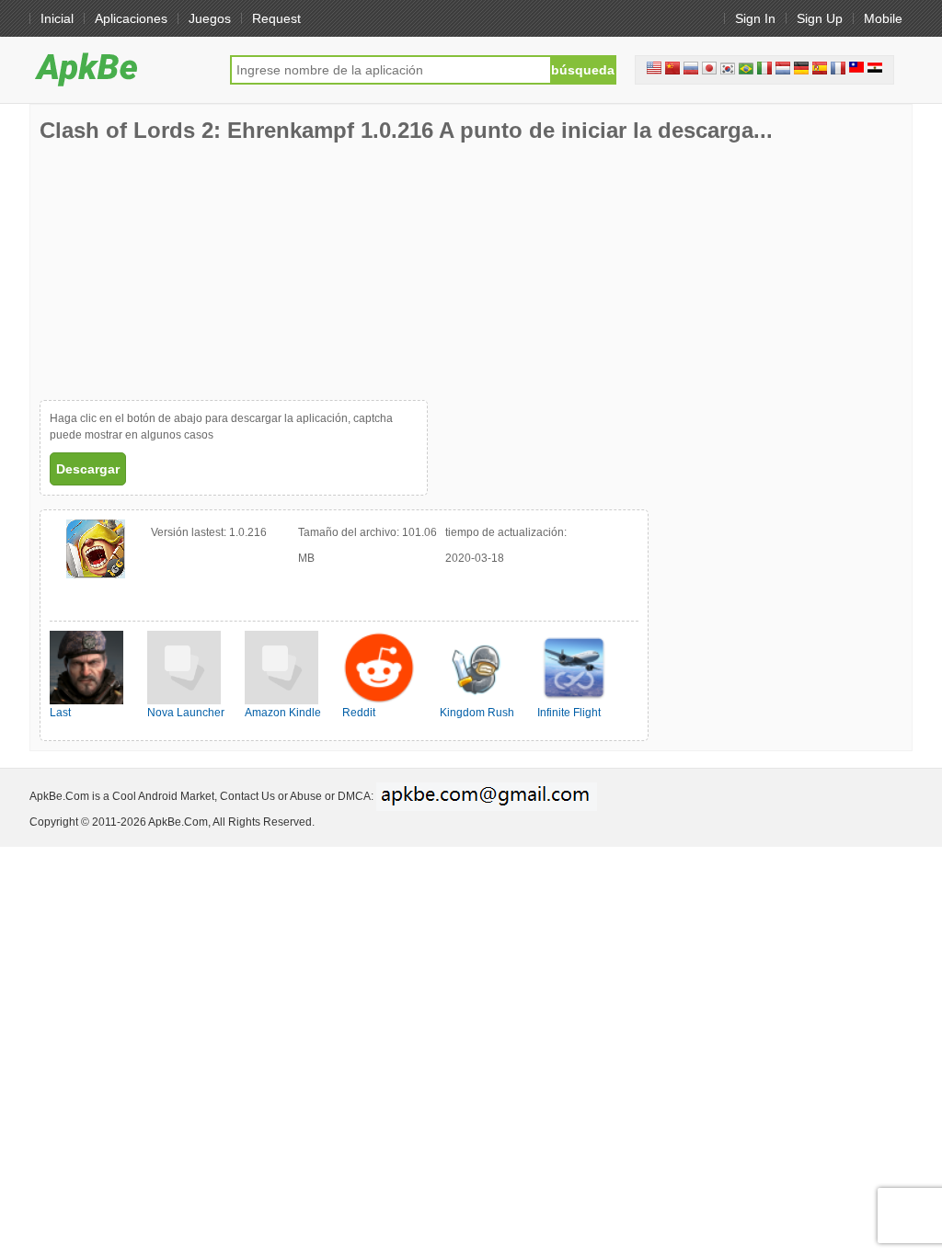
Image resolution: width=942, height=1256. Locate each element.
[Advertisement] (178, 271)
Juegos (210, 18)
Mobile (883, 18)
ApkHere (120, 69)
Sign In (755, 18)
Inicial (57, 18)
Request (276, 18)
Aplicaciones (131, 18)
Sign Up (820, 18)
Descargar (88, 469)
